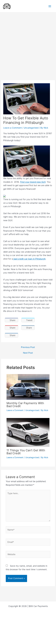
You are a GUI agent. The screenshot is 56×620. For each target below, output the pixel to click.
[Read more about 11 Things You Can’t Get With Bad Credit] (28, 432)
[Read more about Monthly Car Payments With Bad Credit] (28, 386)
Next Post (28, 353)
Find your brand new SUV (33, 182)
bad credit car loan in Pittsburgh (29, 259)
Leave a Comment (12, 128)
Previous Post (28, 347)
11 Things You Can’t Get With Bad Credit (26, 452)
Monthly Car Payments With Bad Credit (25, 404)
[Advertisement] (28, 42)
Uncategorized (31, 128)
